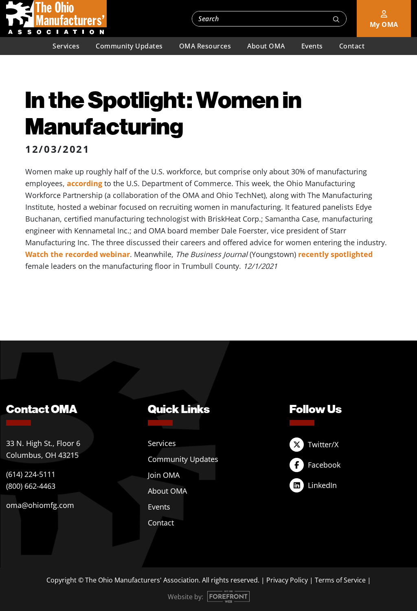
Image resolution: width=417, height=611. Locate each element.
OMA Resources (205, 46)
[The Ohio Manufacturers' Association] (56, 17)
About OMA (266, 46)
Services (66, 46)
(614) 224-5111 (30, 474)
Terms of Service (340, 580)
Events (312, 46)
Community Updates (129, 46)
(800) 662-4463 (30, 486)
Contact (352, 46)
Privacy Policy (287, 580)
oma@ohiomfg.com (40, 505)
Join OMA (164, 475)
